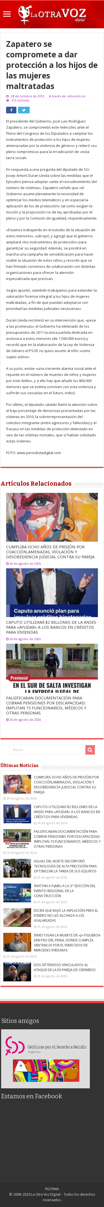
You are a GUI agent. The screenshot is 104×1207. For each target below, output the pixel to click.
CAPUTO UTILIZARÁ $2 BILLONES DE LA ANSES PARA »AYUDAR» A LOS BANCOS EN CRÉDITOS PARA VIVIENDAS (51, 627)
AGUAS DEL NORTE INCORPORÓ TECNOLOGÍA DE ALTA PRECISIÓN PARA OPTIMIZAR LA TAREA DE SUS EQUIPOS (65, 866)
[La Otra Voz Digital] (52, 13)
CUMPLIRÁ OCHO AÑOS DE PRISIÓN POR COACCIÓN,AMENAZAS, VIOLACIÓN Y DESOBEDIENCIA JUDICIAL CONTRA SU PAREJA (50, 551)
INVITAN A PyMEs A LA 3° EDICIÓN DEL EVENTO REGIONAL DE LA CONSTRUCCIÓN (65, 891)
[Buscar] (90, 750)
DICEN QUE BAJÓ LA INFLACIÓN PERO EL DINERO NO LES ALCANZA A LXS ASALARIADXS (66, 915)
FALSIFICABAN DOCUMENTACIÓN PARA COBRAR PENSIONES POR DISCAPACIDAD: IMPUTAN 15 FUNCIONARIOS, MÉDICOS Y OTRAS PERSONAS (46, 705)
